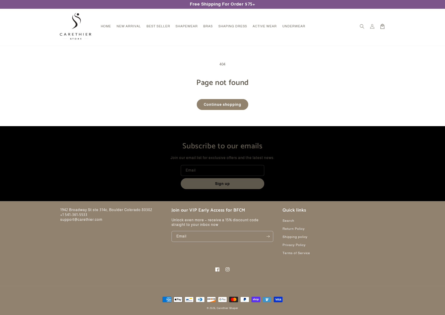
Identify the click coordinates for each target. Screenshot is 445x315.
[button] (362, 26)
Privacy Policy (294, 245)
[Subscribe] (268, 236)
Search (288, 220)
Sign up (222, 184)
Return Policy (294, 229)
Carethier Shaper (227, 308)
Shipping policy (295, 237)
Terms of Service (296, 253)
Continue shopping (222, 104)
